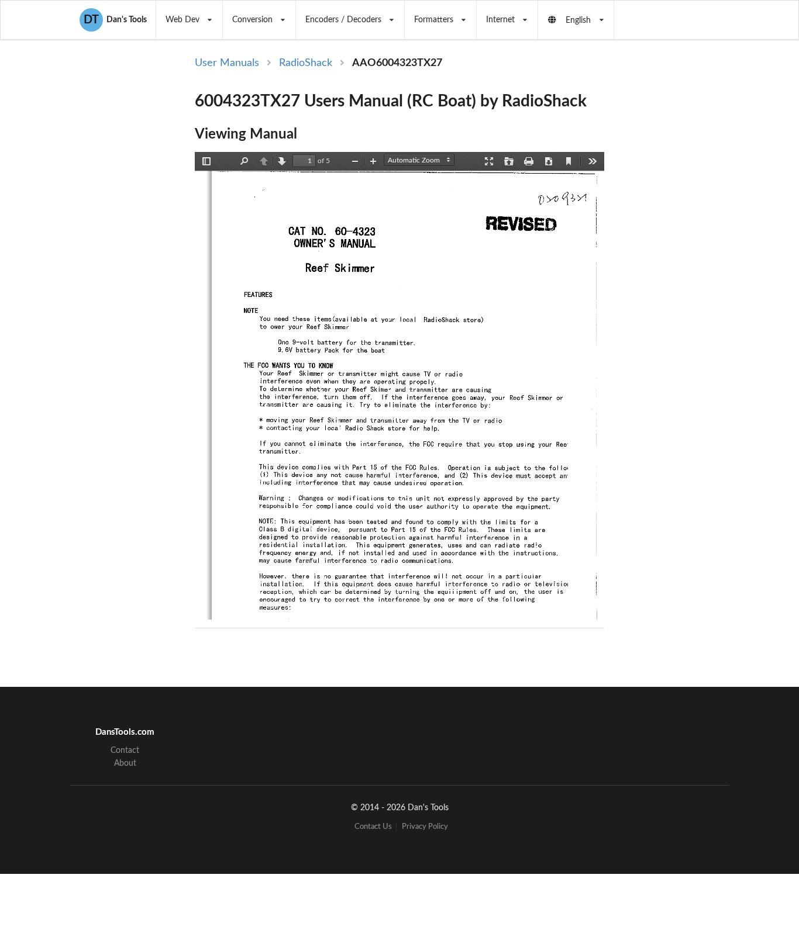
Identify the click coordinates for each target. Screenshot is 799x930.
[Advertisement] (700, 246)
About (125, 763)
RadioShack (305, 63)
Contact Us (373, 827)
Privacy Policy (425, 827)
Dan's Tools (115, 20)
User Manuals (227, 63)
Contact (125, 750)
